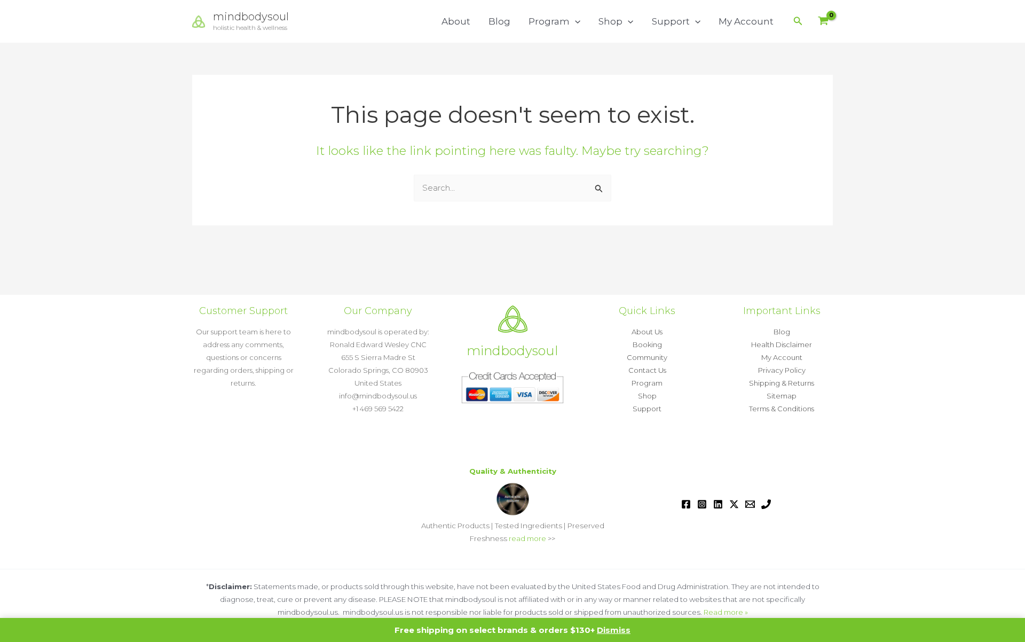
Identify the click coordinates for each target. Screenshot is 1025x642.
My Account (746, 21)
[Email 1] (750, 504)
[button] (575, 21)
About (455, 21)
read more (527, 538)
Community (647, 357)
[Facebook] (686, 504)
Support (671, 21)
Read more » (726, 612)
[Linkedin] (718, 504)
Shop (610, 21)
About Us (647, 331)
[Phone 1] (766, 504)
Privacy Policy (782, 370)
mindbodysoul (251, 16)
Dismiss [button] (613, 630)
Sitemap (782, 396)
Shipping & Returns (781, 383)
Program (549, 21)
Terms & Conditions (781, 408)
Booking (647, 344)
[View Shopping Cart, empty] (823, 21)
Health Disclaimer (781, 344)
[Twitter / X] (734, 504)
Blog (499, 21)
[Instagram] (702, 504)
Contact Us (647, 370)
